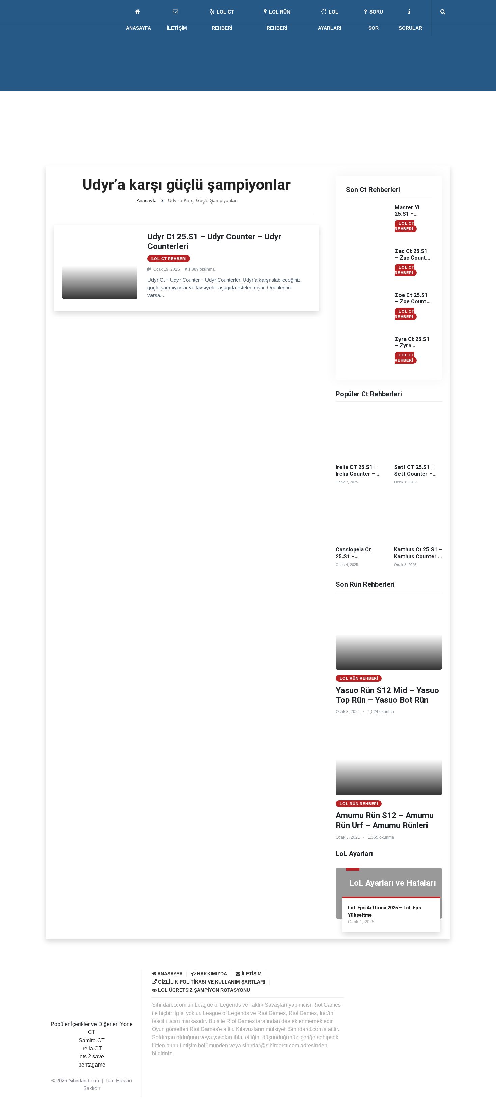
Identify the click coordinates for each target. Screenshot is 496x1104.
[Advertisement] (248, 115)
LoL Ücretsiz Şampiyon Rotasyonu (203, 990)
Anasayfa (147, 200)
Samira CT (92, 1040)
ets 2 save (92, 1056)
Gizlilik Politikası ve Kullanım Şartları (211, 982)
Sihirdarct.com (84, 1080)
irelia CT (91, 1048)
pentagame (91, 1065)
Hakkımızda (211, 973)
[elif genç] (92, 1073)
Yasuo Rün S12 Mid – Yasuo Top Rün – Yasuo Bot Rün (387, 695)
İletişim (251, 973)
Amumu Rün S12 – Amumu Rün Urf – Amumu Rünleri (385, 820)
